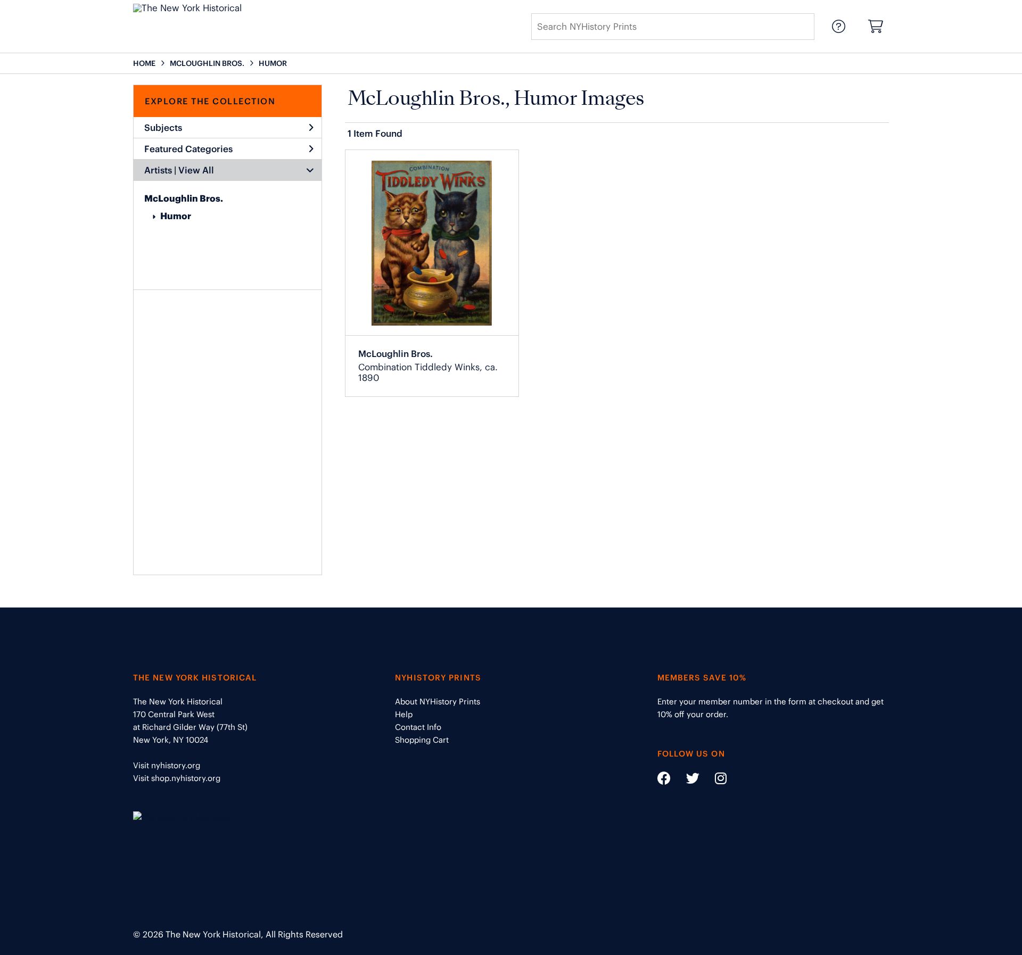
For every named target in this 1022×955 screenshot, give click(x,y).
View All (196, 170)
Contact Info (418, 727)
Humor (175, 216)
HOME (144, 63)
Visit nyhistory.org (166, 765)
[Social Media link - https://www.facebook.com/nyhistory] (664, 780)
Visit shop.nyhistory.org (176, 778)
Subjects (163, 128)
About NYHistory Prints (437, 701)
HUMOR (273, 63)
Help (404, 714)
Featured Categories (188, 149)
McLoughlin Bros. (183, 198)
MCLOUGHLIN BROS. (207, 63)
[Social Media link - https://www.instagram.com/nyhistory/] (714, 780)
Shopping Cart (422, 740)
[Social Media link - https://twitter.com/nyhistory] (686, 780)
